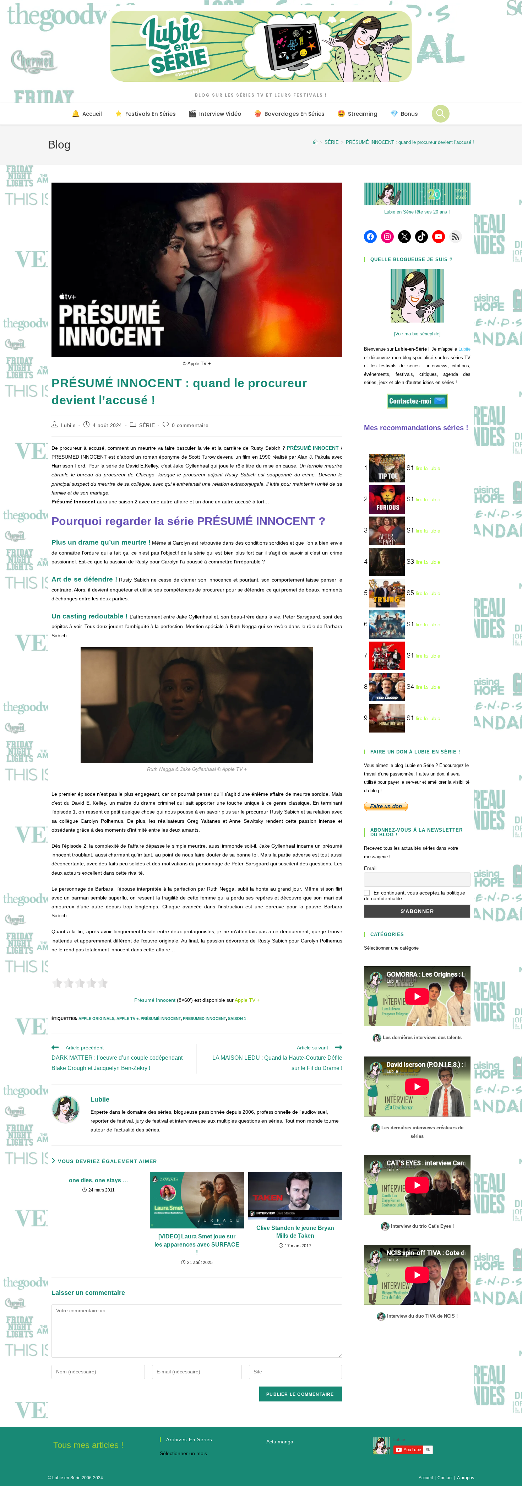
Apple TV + (247, 1000)
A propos (465, 1477)
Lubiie (68, 425)
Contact (444, 1477)
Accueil (426, 1477)
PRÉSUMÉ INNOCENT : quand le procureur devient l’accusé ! (410, 142)
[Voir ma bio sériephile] (417, 333)
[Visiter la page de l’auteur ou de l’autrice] (65, 1109)
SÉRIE (147, 425)
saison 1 (237, 1018)
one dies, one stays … (98, 1180)
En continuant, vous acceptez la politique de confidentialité (414, 895)
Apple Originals (96, 1018)
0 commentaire (190, 425)
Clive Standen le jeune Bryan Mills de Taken (295, 1232)
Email (370, 868)
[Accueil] (315, 142)
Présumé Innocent (161, 1018)
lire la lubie (428, 468)
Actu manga (279, 1441)
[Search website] (441, 114)
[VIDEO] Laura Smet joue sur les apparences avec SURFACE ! (196, 1244)
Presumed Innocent (204, 1018)
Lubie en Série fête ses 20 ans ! (417, 212)
